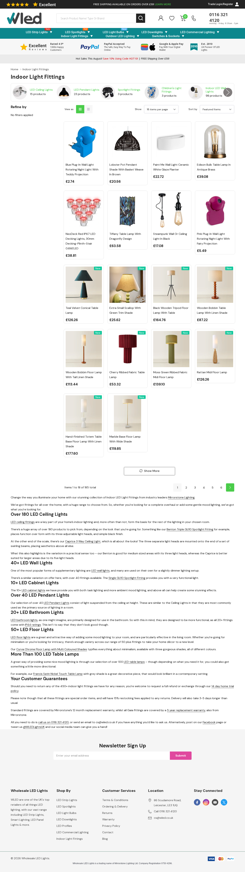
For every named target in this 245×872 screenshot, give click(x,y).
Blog (105, 839)
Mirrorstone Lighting (181, 497)
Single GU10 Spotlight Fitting (127, 578)
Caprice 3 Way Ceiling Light (83, 541)
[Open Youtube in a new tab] (215, 802)
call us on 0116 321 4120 (53, 722)
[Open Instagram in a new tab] (206, 802)
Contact (107, 832)
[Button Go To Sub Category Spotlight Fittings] (108, 92)
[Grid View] (80, 109)
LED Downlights (152, 32)
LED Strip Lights (37, 32)
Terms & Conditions (115, 800)
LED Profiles (64, 826)
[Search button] (140, 18)
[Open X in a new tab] (224, 802)
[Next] (230, 487)
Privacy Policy (111, 826)
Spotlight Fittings (129, 89)
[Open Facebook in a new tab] (197, 802)
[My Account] (161, 18)
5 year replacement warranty (186, 710)
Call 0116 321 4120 (165, 811)
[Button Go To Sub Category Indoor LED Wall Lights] (196, 92)
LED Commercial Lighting (197, 32)
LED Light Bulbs (113, 32)
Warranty (108, 819)
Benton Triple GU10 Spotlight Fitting (190, 529)
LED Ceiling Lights (41, 89)
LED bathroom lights (24, 620)
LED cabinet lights (33, 590)
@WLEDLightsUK (34, 727)
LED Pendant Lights (86, 89)
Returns (107, 813)
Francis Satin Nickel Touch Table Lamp (58, 674)
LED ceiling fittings (23, 522)
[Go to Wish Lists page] (172, 18)
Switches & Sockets (166, 36)
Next (227, 92)
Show (138, 109)
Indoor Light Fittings (74, 36)
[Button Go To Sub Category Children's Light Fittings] (152, 92)
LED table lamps (134, 662)
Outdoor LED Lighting (120, 36)
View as (69, 109)
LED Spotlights (75, 32)
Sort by (193, 109)
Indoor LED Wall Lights (216, 89)
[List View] (88, 109)
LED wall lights (100, 570)
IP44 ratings (33, 625)
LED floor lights (20, 637)
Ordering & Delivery (115, 806)
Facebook (209, 722)
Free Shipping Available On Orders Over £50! (132, 4)
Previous (17, 92)
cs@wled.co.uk (163, 818)
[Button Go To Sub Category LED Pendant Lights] (64, 92)
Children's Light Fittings (172, 89)
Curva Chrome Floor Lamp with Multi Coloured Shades (51, 649)
